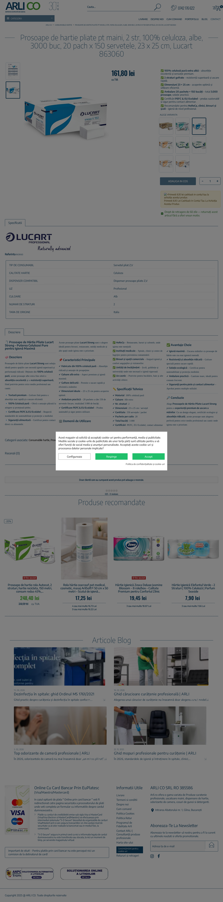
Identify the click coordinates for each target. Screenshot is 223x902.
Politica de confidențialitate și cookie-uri (145, 464)
